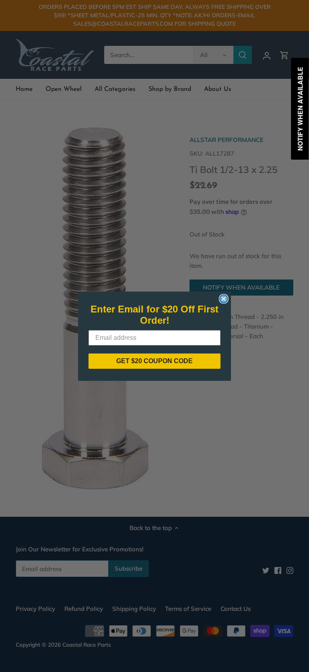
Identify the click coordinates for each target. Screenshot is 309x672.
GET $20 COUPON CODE (154, 361)
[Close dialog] (224, 299)
